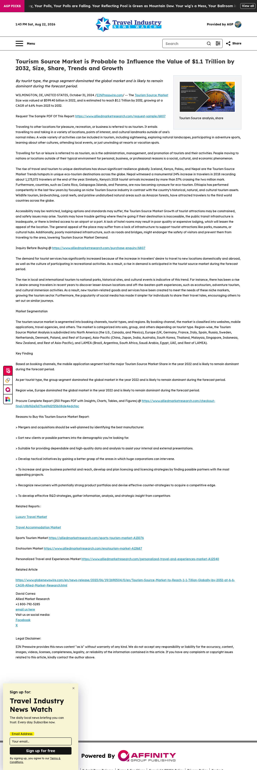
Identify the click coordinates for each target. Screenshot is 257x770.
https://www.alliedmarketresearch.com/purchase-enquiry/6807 (98, 248)
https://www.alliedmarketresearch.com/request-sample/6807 (120, 116)
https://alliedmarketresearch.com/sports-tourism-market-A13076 (96, 538)
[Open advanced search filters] (217, 43)
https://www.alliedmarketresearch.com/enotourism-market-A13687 (93, 548)
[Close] (73, 688)
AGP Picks (12, 6)
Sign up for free (40, 750)
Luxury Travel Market (31, 517)
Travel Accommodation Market (38, 527)
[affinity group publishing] (8, 389)
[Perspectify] (8, 380)
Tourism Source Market (151, 95)
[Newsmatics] (8, 399)
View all (248, 6)
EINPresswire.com (110, 95)
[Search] (208, 43)
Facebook (23, 620)
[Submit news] (8, 371)
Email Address (22, 734)
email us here (25, 609)
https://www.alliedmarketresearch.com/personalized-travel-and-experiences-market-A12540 (150, 559)
